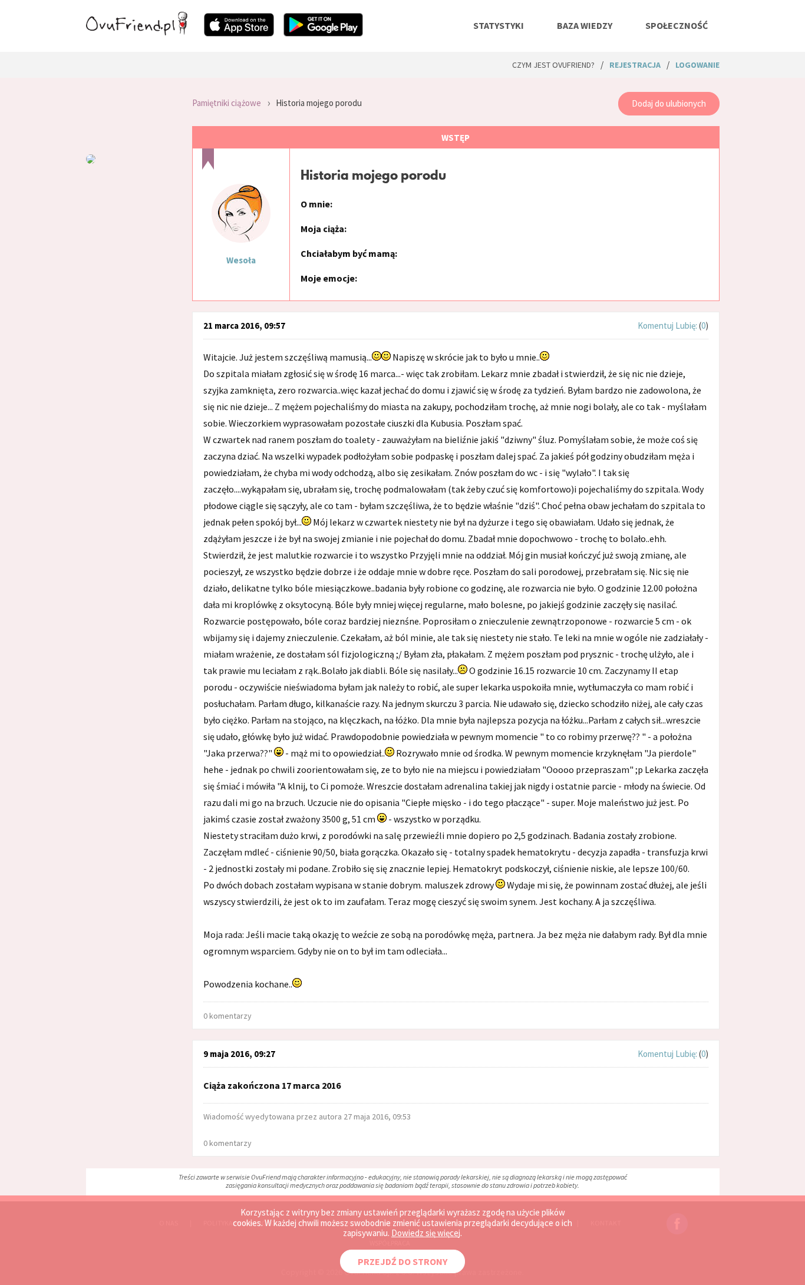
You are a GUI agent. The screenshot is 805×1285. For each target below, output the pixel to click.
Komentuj (656, 325)
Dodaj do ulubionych (669, 103)
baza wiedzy (584, 25)
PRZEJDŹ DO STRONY (402, 1261)
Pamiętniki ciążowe (226, 102)
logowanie (697, 65)
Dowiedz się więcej (425, 1232)
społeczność (676, 25)
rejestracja (635, 65)
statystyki (498, 25)
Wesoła (241, 260)
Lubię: (687, 325)
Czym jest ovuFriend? (553, 65)
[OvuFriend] (136, 32)
